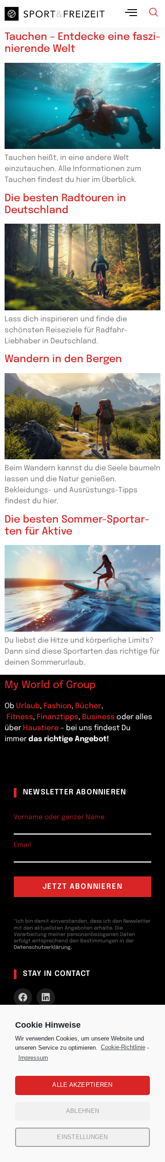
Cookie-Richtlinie (123, 1047)
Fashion (58, 706)
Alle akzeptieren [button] (82, 1084)
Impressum (33, 1057)
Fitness (19, 717)
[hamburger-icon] (131, 14)
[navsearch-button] (153, 14)
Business (98, 717)
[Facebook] (23, 997)
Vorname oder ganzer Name (59, 817)
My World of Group (50, 685)
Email (22, 845)
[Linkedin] (46, 997)
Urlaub (28, 706)
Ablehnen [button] (82, 1110)
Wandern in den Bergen (63, 359)
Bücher (88, 706)
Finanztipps (57, 717)
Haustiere (41, 728)
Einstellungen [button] (82, 1137)
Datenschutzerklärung (42, 947)
